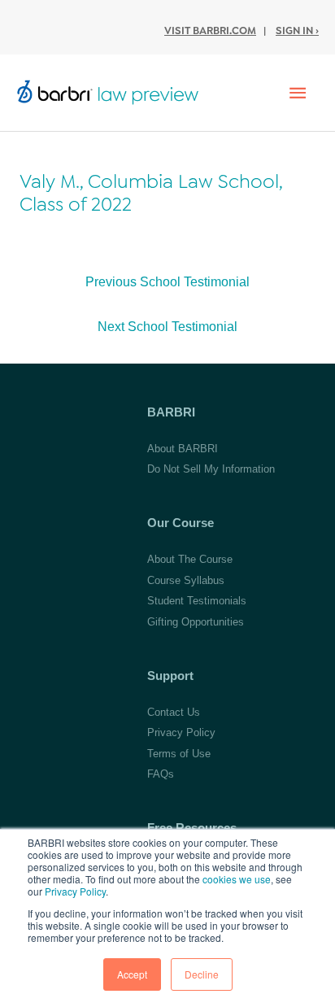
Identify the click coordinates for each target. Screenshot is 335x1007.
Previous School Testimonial (167, 282)
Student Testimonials (196, 601)
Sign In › (297, 30)
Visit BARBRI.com (210, 30)
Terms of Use (179, 754)
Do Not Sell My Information (211, 469)
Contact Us (173, 712)
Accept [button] (132, 974)
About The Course (190, 559)
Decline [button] (202, 974)
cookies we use (236, 879)
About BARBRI (182, 448)
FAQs (160, 774)
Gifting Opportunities (195, 622)
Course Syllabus (185, 580)
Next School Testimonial (167, 326)
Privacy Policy (75, 891)
